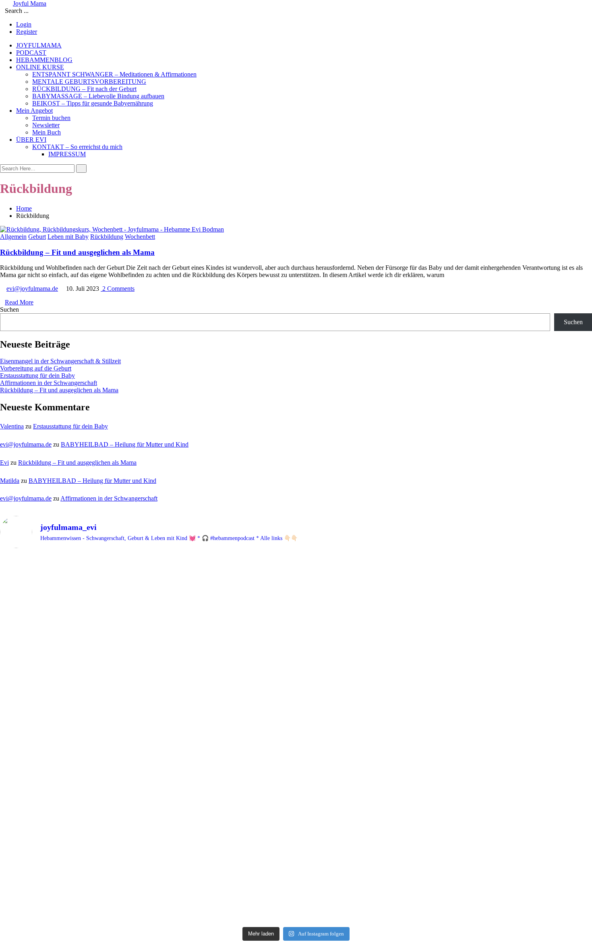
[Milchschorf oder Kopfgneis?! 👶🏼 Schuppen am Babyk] (494, 800)
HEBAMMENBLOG (44, 59)
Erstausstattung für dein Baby (37, 375)
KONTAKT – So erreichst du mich (77, 146)
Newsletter (46, 125)
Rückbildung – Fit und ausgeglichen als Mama (77, 252)
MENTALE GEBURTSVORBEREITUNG (89, 81)
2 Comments (118, 288)
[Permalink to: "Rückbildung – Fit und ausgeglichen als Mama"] (112, 229)
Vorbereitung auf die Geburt (35, 368)
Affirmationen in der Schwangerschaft (48, 382)
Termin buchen (51, 117)
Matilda (9, 480)
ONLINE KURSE (40, 67)
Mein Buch (46, 132)
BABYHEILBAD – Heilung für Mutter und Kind (124, 444)
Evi (4, 462)
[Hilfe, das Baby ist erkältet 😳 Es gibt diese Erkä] (296, 649)
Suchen (9, 309)
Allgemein (13, 236)
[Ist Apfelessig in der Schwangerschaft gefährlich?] (296, 832)
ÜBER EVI (31, 139)
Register (26, 31)
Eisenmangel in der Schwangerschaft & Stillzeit (60, 361)
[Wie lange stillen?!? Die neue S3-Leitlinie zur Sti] (97, 807)
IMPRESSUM (67, 154)
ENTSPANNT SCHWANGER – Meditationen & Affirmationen (114, 74)
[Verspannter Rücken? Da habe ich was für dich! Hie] (494, 617)
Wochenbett (140, 236)
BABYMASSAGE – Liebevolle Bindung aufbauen (98, 96)
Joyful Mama (29, 3)
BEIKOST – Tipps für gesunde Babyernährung (92, 103)
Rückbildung (106, 236)
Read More (19, 302)
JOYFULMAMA (39, 45)
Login (23, 24)
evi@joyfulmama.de (32, 288)
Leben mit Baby (68, 236)
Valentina (12, 426)
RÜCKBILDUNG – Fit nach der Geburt (84, 88)
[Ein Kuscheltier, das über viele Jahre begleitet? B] (97, 616)
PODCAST (31, 52)
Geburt (37, 236)
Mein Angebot (34, 110)
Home (24, 208)
